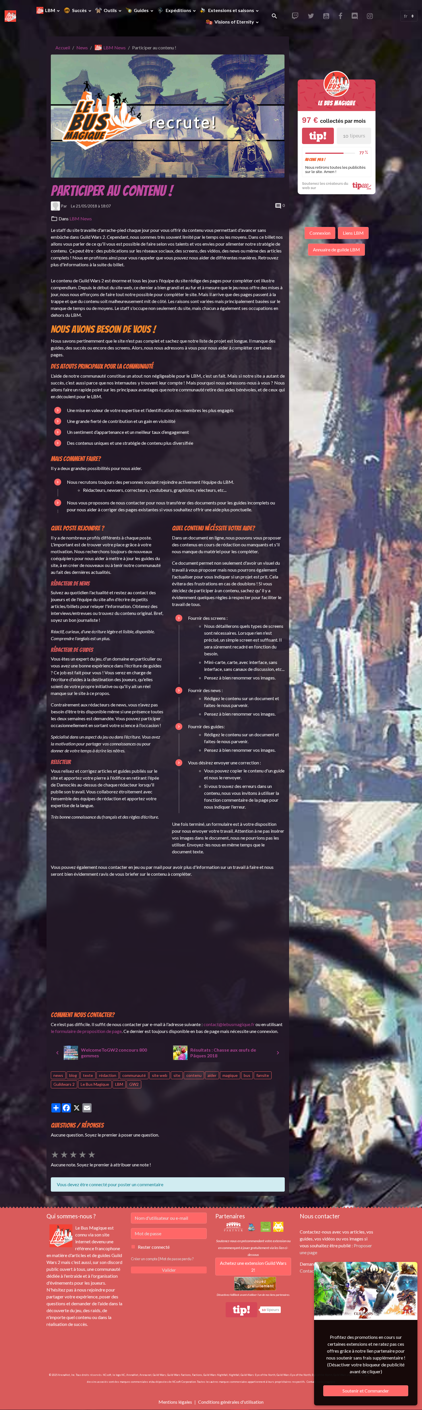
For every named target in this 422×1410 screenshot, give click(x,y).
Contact (308, 1270)
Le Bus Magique (95, 1084)
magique (230, 1075)
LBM (50, 10)
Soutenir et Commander (365, 1390)
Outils (111, 10)
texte (88, 1075)
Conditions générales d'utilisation (231, 1402)
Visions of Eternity (234, 21)
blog (73, 1075)
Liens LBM (353, 233)
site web (159, 1075)
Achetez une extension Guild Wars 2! (253, 1266)
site (176, 1075)
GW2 (134, 1084)
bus (247, 1075)
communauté (134, 1075)
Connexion (319, 233)
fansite (262, 1075)
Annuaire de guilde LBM (336, 249)
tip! (317, 135)
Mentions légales (175, 1402)
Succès (80, 10)
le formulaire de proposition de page (86, 1031)
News (82, 47)
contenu (194, 1075)
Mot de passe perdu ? (177, 1258)
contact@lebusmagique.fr (229, 1024)
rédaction (107, 1075)
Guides (142, 10)
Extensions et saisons (231, 10)
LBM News (114, 47)
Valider (169, 1270)
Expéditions (179, 10)
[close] (409, 1267)
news (58, 1075)
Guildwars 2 (64, 1084)
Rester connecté (154, 1247)
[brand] (11, 16)
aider (212, 1075)
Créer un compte (144, 1258)
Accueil (62, 47)
